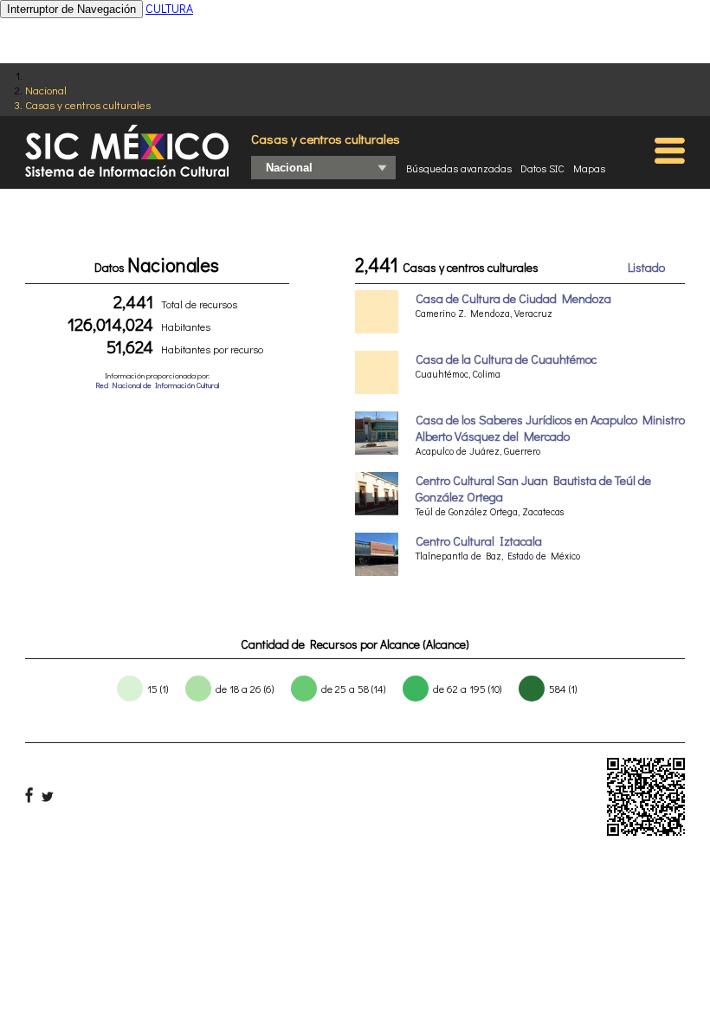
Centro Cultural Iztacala (479, 541)
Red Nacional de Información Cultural (157, 385)
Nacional (46, 89)
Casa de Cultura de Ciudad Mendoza (513, 298)
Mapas (589, 168)
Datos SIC (542, 168)
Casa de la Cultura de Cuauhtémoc (506, 359)
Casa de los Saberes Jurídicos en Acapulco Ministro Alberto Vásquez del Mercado (550, 427)
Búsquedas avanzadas (459, 168)
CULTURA (169, 8)
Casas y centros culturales (88, 104)
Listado (646, 267)
